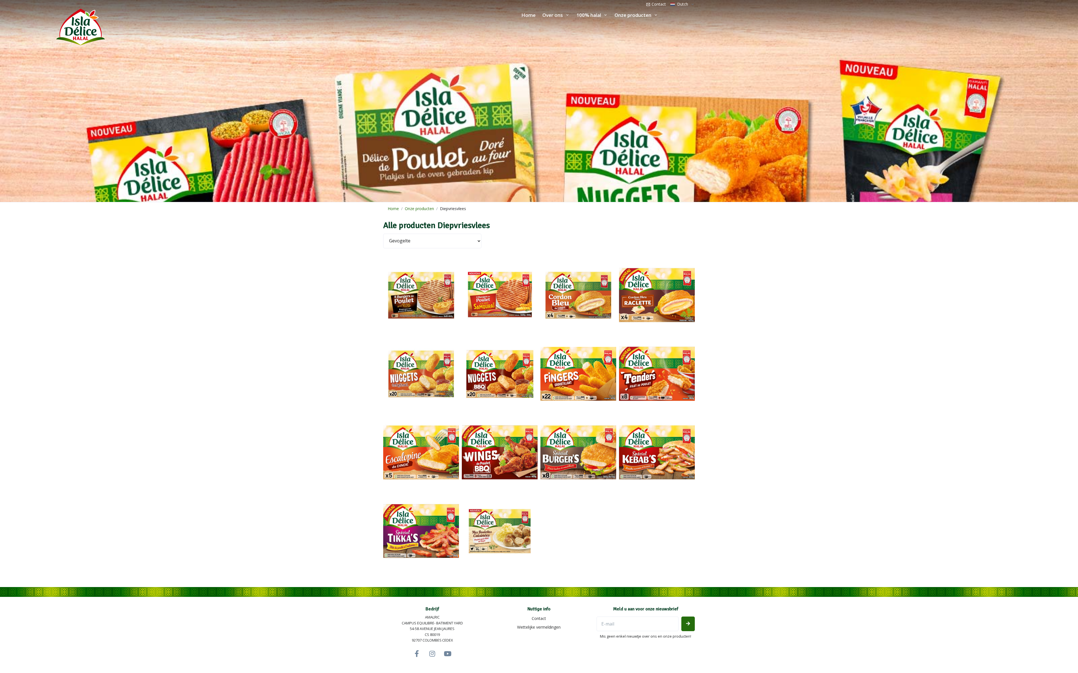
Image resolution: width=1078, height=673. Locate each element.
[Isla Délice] (52, 25)
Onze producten (633, 15)
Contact (658, 4)
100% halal (588, 15)
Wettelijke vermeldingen (539, 627)
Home (528, 15)
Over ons (552, 15)
